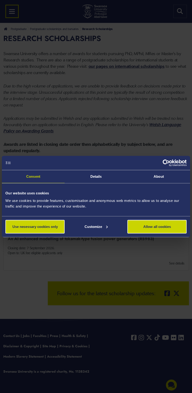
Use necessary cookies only (35, 226)
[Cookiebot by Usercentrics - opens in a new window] (166, 162)
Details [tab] (96, 176)
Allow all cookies (157, 226)
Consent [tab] (33, 176)
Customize (93, 226)
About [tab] (159, 176)
